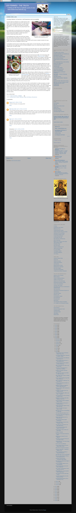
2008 (56, 500)
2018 (56, 337)
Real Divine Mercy (57, 108)
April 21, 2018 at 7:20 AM (17, 102)
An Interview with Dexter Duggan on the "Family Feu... (62, 415)
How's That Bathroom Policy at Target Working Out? (61, 452)
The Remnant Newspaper (58, 269)
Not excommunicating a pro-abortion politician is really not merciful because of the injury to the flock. (61, 173)
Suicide (55, 79)
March (57, 481)
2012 (56, 494)
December (58, 339)
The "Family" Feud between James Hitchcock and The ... (62, 469)
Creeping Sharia (57, 310)
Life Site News (56, 263)
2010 (56, 497)
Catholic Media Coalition (58, 122)
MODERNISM (56, 85)
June (57, 348)
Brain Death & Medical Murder (59, 56)
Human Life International (58, 283)
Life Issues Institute (57, 293)
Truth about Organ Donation (59, 111)
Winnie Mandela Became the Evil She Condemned (62, 466)
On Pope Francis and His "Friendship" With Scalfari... (61, 459)
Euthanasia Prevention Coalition (60, 282)
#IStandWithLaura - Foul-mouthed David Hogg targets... (62, 471)
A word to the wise (58, 157)
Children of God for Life (58, 279)
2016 (56, 488)
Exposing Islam (56, 66)
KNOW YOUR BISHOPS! (58, 70)
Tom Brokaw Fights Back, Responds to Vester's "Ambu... (62, 356)
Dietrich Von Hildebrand (58, 63)
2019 (56, 336)
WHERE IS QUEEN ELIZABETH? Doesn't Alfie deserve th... (62, 386)
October (57, 342)
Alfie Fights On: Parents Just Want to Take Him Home (62, 373)
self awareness (34, 97)
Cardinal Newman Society (58, 230)
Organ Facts (56, 107)
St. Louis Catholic (57, 249)
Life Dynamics (56, 291)
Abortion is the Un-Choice (58, 275)
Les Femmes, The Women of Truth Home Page (60, 131)
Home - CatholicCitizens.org (60, 128)
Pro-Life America (57, 297)
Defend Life (57, 126)
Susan (10, 102)
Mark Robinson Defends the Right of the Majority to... (62, 461)
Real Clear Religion (57, 268)
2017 (56, 486)
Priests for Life (56, 294)
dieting (17, 97)
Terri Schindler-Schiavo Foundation (60, 301)
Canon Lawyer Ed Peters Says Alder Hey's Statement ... (62, 378)
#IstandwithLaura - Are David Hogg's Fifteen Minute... (62, 442)
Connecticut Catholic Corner (59, 234)
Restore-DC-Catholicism (60, 160)
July (57, 346)
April (57, 351)
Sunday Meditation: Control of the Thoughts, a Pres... (62, 423)
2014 (56, 491)
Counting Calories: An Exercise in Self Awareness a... (62, 403)
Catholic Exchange (57, 261)
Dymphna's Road (58, 156)
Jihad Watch (56, 313)
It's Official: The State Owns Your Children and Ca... (62, 391)
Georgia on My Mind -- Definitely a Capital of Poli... (62, 450)
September (58, 343)
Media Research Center (58, 265)
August (57, 345)
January (57, 484)
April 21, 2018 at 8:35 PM (19, 129)
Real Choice (56, 300)
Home (29, 158)
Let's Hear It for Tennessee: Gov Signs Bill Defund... (62, 425)
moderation (21, 97)
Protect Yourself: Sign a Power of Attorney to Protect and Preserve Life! (61, 117)
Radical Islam (56, 314)
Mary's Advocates (57, 240)
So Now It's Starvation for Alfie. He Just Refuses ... (62, 383)
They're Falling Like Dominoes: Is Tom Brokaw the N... (62, 361)
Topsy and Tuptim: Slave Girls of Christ (61, 80)
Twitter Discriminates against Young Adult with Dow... (62, 406)
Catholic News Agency (58, 262)
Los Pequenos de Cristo (60, 134)
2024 (56, 328)
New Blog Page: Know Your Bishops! (62, 454)
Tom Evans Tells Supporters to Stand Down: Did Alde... (61, 368)
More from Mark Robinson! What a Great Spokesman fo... (62, 456)
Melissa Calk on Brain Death (59, 105)
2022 (56, 331)
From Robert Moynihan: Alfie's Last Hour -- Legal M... (62, 393)
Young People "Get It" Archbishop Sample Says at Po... (62, 353)
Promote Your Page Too (57, 142)
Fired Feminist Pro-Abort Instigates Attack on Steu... (62, 401)
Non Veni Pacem (57, 245)
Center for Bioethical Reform (59, 278)
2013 (56, 492)
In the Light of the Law (58, 237)
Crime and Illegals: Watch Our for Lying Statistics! (62, 464)
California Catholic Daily (58, 258)
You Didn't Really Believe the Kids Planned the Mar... (62, 476)
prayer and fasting (27, 97)
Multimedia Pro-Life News (58, 266)
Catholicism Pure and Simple (59, 233)
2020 (56, 334)
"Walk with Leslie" (41, 56)
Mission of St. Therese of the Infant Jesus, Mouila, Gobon (60, 242)
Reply (10, 105)
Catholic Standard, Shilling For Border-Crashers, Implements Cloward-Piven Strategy (61, 162)
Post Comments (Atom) (16, 160)
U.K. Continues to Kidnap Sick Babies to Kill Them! (61, 428)
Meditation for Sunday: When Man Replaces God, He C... (62, 398)
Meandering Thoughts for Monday (62, 447)
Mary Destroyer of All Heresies (59, 238)
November (58, 340)
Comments (57, 31)
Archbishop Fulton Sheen (58, 227)
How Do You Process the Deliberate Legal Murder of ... (62, 358)
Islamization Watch (57, 311)
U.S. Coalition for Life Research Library (61, 303)
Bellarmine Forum (57, 228)
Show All (68, 136)
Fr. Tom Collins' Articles (58, 67)
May (57, 349)
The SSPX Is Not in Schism (59, 52)
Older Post (48, 158)
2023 (56, 329)
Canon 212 (56, 259)
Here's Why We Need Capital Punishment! (61, 420)
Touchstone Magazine (58, 252)
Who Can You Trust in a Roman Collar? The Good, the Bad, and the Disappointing (61, 83)
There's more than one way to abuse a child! (61, 408)
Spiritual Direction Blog (58, 248)
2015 (56, 489)
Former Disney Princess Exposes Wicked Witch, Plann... (62, 446)
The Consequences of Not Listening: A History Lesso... (62, 396)
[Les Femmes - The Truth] (54, 141)
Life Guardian (56, 103)
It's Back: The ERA (59, 432)
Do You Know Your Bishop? (61, 443)
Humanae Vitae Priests (58, 285)
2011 (56, 495)
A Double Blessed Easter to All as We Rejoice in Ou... (62, 479)
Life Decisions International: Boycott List (61, 290)
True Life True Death (58, 110)
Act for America (56, 307)
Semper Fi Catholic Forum (59, 246)
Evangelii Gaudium (57, 64)
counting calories (13, 97)
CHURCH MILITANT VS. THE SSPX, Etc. (61, 53)
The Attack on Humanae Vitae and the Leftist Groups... (62, 439)
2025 (56, 326)
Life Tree (55, 104)
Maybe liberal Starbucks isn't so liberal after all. (62, 417)
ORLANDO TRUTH (57, 76)
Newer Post (9, 158)
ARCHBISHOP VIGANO (58, 55)
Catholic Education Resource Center (60, 231)
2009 (56, 498)
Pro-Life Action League (58, 296)
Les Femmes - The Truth (57, 140)
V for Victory (56, 253)
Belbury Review (57, 276)
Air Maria (55, 226)
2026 (56, 325)
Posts (56, 29)
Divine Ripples (58, 171)
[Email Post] (24, 95)
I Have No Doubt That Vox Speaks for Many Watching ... (62, 363)
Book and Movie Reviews (58, 58)
